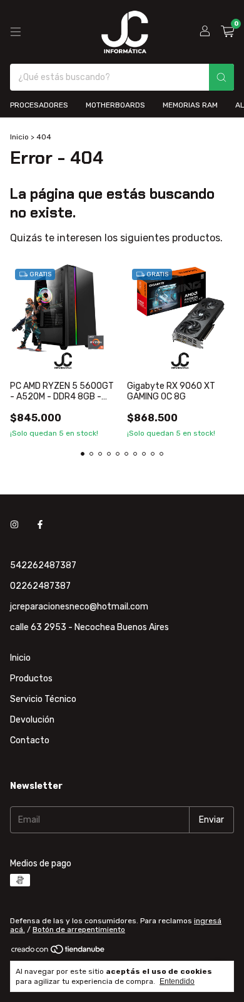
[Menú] (15, 32)
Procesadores (39, 105)
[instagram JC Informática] (14, 524)
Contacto (29, 740)
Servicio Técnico (43, 699)
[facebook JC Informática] (40, 524)
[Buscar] (221, 77)
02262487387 (40, 586)
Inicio (19, 137)
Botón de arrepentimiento (79, 929)
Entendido (177, 981)
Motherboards (115, 105)
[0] (227, 31)
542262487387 (43, 565)
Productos (31, 678)
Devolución (32, 719)
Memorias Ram (190, 105)
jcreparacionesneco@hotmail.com (79, 606)
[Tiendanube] (58, 952)
